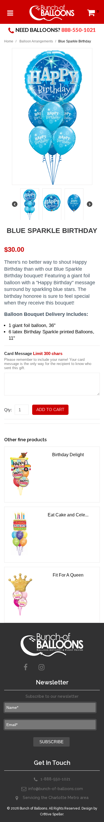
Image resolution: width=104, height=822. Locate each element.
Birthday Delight (68, 454)
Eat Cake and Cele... (68, 515)
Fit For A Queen (68, 575)
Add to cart (50, 409)
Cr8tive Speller (51, 814)
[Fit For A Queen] (21, 593)
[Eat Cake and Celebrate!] (21, 533)
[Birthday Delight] (21, 473)
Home (8, 41)
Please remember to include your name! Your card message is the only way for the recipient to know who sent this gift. (47, 363)
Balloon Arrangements (36, 41)
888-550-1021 (78, 30)
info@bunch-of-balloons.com (55, 789)
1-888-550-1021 (55, 779)
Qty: (8, 409)
